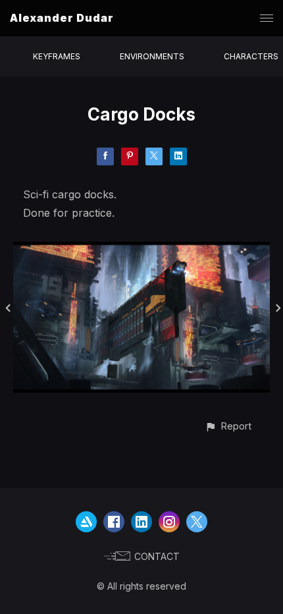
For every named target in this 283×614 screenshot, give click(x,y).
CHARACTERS (251, 56)
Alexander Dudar (62, 17)
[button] (228, 425)
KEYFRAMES (56, 56)
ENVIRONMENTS (152, 56)
